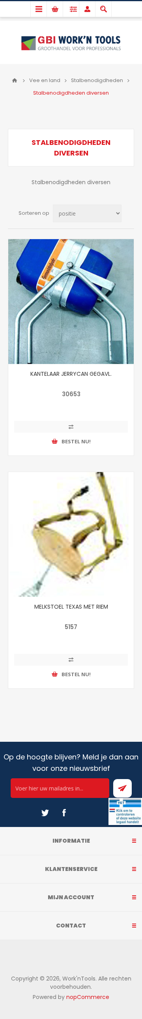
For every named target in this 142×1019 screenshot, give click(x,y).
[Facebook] (64, 813)
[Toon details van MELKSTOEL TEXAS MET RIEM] (71, 534)
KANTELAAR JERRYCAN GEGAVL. (71, 374)
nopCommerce (87, 997)
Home (15, 80)
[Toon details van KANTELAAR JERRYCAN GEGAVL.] (71, 301)
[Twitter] (45, 813)
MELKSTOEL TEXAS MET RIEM (71, 607)
